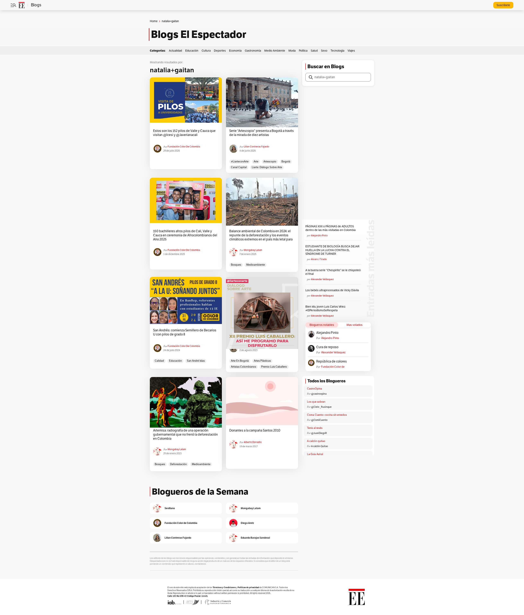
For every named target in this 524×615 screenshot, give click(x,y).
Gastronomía (253, 50)
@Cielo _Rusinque (321, 406)
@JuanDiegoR (319, 433)
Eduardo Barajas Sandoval (255, 537)
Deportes (220, 50)
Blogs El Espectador (198, 34)
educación (175, 360)
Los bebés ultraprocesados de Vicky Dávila (332, 290)
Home (154, 21)
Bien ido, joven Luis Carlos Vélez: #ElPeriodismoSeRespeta (325, 308)
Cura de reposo (327, 347)
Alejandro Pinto (319, 235)
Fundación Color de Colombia (184, 146)
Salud (314, 50)
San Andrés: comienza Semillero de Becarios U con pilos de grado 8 (184, 332)
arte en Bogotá (240, 360)
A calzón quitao (316, 441)
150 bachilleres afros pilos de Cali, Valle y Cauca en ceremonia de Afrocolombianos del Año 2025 (185, 235)
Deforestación (178, 464)
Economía (235, 50)
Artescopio (269, 161)
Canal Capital (239, 167)
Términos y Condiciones (224, 587)
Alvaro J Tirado (319, 259)
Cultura (206, 50)
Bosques (236, 264)
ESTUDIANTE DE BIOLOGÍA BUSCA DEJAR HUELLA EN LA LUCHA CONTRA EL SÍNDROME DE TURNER (332, 250)
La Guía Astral (315, 454)
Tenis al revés (314, 428)
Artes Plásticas (262, 360)
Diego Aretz (247, 522)
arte (256, 161)
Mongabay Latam (253, 250)
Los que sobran (316, 401)
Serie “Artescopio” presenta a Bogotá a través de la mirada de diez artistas (261, 133)
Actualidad (175, 50)
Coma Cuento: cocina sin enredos (327, 415)
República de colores (331, 361)
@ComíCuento (319, 420)
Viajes (351, 50)
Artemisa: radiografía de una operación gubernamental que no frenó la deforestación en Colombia (185, 434)
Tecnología (337, 50)
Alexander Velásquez (322, 279)
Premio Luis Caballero (274, 366)
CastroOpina (314, 388)
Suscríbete (503, 5)
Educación (191, 50)
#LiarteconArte (239, 161)
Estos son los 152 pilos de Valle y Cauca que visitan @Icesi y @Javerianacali (184, 133)
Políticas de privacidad (248, 587)
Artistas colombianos (243, 366)
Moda (292, 50)
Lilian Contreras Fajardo (256, 146)
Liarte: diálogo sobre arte (267, 167)
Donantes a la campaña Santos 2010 (254, 430)
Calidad (159, 360)
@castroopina (318, 393)
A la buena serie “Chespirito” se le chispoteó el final (333, 272)
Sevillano (170, 508)
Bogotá (285, 161)
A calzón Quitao (319, 446)
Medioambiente (255, 264)
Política (303, 50)
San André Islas (196, 360)
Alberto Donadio (253, 442)
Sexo (324, 50)
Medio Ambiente (274, 50)
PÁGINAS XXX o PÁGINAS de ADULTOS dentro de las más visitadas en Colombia (330, 228)
